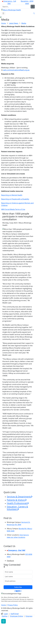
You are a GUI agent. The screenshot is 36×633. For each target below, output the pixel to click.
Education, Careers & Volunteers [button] (17, 508)
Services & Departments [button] (19, 496)
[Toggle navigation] (3, 13)
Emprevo (29, 616)
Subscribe (18, 587)
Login (6, 614)
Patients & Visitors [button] (16, 499)
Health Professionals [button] (17, 503)
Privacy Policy (13, 605)
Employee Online (16, 616)
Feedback (10, 561)
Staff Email (15, 614)
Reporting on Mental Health (11, 195)
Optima (4, 616)
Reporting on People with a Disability (15, 199)
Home (3, 23)
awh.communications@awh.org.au (16, 70)
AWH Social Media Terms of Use (13, 209)
